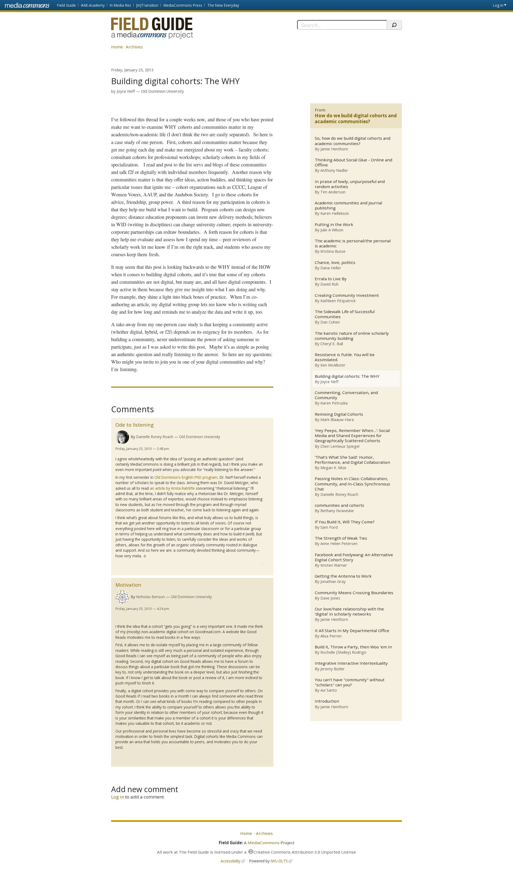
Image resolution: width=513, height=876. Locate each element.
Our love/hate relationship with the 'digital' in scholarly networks (349, 611)
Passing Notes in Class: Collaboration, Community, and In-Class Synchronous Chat (352, 483)
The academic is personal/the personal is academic (353, 243)
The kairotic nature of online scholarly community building (352, 336)
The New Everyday (223, 5)
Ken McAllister (332, 365)
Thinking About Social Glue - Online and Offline (353, 162)
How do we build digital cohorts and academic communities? (356, 118)
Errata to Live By (331, 278)
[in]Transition (147, 5)
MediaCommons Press (183, 5)
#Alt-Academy (93, 5)
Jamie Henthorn (334, 148)
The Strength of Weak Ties (341, 538)
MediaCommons (263, 842)
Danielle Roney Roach (154, 436)
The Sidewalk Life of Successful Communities (345, 314)
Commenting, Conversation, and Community (346, 395)
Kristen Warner (333, 565)
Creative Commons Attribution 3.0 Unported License (305, 852)
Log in (498, 5)
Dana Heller (330, 267)
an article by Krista (172, 488)
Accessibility (230, 860)
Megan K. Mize (333, 467)
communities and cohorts (339, 505)
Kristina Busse (332, 251)
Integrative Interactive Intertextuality (351, 663)
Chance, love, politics (335, 262)
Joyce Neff (126, 91)
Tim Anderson (332, 191)
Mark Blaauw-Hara (337, 419)
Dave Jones (330, 598)
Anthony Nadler (334, 170)
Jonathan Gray (332, 581)
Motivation (128, 584)
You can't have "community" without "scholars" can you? (349, 682)
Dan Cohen (330, 322)
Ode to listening (134, 424)
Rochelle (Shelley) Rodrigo (343, 652)
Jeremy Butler (332, 668)
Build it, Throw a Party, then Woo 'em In (353, 646)
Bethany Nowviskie (337, 510)
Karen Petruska (334, 403)
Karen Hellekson (334, 213)
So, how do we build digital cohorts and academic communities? (352, 141)
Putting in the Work (334, 224)
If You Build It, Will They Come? (345, 521)
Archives (134, 46)
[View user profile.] (122, 437)
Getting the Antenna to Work (343, 576)
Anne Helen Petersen (338, 543)
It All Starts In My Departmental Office (352, 630)
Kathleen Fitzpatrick (338, 300)
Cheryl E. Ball (331, 343)
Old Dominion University (162, 91)
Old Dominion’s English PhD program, (186, 477)
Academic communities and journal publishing (348, 205)
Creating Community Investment (347, 295)
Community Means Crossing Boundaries (354, 592)
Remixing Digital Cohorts (339, 414)
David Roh (329, 284)
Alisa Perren (330, 635)
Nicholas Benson (150, 596)
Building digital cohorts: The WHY (347, 376)
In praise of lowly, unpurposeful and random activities (350, 184)
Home (117, 46)
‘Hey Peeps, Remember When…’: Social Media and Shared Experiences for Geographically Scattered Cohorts (352, 435)
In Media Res (120, 5)
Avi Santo (328, 690)
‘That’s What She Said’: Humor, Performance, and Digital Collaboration (352, 460)
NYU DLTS (279, 860)
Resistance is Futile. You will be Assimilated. (345, 357)
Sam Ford (329, 527)
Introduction (327, 701)
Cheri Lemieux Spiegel (339, 446)
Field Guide (66, 5)
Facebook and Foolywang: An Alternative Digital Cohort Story (354, 557)
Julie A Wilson (331, 229)
